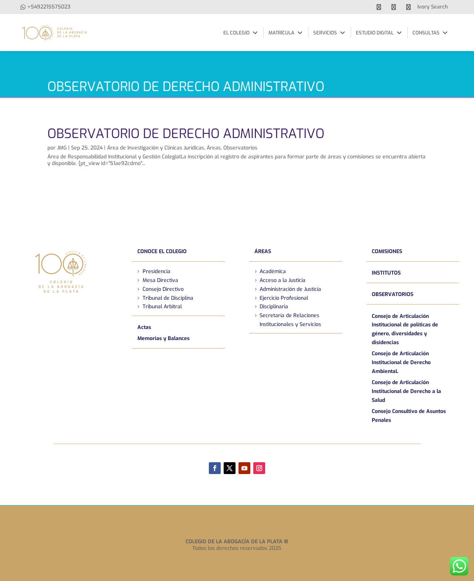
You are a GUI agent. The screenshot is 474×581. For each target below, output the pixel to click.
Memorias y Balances (163, 338)
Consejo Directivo (163, 289)
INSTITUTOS (386, 272)
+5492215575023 (48, 6)
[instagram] (408, 7)
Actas (144, 327)
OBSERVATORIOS (392, 294)
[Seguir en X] (230, 468)
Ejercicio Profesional (284, 298)
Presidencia (156, 271)
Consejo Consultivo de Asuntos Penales (409, 416)
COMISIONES (387, 251)
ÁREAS (262, 251)
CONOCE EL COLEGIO (162, 251)
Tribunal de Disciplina (168, 298)
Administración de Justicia (290, 289)
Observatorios (240, 147)
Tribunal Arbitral (162, 306)
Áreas (214, 147)
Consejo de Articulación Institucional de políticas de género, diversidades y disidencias (405, 329)
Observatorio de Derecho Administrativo (185, 133)
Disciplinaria (274, 306)
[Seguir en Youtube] (244, 468)
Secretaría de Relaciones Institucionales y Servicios (290, 320)
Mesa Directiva (160, 280)
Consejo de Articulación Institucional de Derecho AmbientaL (401, 362)
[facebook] (379, 7)
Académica (273, 271)
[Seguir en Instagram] (259, 468)
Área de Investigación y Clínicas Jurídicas (155, 147)
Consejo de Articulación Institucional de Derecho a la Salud (406, 391)
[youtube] (394, 7)
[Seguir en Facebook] (215, 468)
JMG (62, 147)
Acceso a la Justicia (283, 280)
